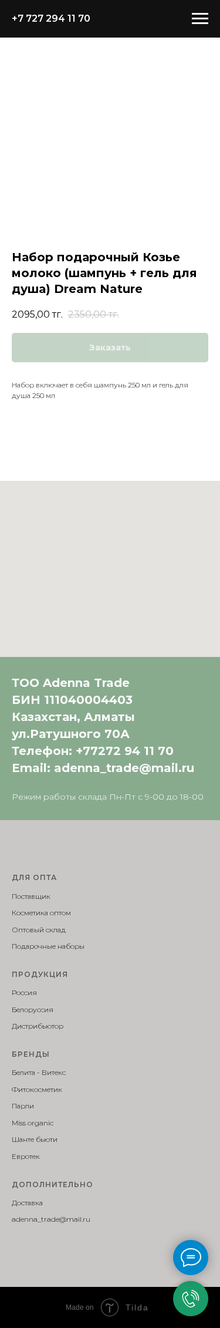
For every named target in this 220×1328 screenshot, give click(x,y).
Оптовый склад (39, 929)
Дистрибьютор (37, 1026)
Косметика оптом (41, 912)
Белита (23, 1072)
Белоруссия (32, 1009)
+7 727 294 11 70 (51, 18)
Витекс (54, 1072)
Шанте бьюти (34, 1139)
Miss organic (32, 1122)
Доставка (27, 1202)
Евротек (26, 1156)
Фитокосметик (37, 1089)
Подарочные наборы (48, 946)
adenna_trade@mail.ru (124, 768)
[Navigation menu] (200, 19)
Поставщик (31, 896)
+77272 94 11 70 (125, 751)
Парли (23, 1105)
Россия (24, 992)
